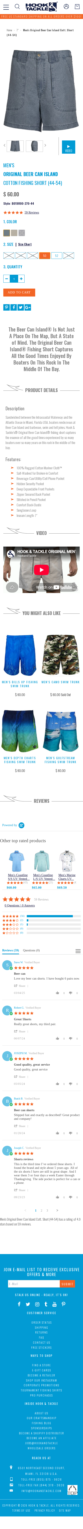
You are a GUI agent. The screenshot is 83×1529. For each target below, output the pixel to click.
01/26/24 (19, 1133)
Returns (41, 1332)
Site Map (65, 1510)
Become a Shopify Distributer (41, 1433)
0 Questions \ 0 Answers (20, 905)
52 (56, 255)
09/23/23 (19, 1197)
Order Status (41, 1322)
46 (20, 255)
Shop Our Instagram (41, 1380)
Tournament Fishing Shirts (41, 1390)
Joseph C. (19, 1148)
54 (68, 255)
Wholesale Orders (42, 1448)
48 (32, 255)
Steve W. (18, 962)
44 (8, 255)
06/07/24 (19, 1038)
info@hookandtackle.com (41, 1491)
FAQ (41, 1337)
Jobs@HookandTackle (41, 1443)
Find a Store (41, 1365)
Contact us (41, 1342)
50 (44, 255)
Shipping (41, 1327)
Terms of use (21, 1510)
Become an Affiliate (42, 1438)
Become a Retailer (41, 1375)
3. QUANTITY (12, 266)
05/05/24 (19, 1083)
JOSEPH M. (20, 1053)
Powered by (9, 825)
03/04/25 (19, 993)
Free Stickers (41, 1347)
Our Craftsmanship (41, 1418)
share (22, 985)
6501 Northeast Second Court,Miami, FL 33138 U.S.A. (41, 1471)
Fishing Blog (41, 1423)
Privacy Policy (45, 1510)
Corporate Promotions (41, 1385)
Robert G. (19, 1007)
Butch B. (18, 1098)
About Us (41, 1413)
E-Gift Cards (41, 1370)
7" (17, 30)
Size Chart (25, 244)
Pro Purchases (41, 1395)
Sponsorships (41, 1428)
